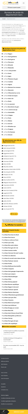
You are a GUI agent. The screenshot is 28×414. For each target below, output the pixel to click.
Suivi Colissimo (4, 375)
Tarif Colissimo (4, 364)
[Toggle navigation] (24, 3)
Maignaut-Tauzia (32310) (9, 182)
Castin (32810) (7, 188)
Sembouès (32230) (8, 158)
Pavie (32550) (7, 177)
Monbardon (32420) (8, 195)
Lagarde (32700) (7, 193)
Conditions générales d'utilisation (8, 401)
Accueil (3, 19)
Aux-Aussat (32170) (8, 209)
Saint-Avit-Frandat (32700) (10, 190)
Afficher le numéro (15, 225)
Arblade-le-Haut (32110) (9, 156)
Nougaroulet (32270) (8, 145)
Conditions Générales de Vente (8, 398)
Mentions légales (5, 395)
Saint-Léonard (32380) (9, 148)
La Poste (7, 54)
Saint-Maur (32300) (8, 198)
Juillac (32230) (7, 201)
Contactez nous (4, 389)
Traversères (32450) (8, 185)
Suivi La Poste (4, 372)
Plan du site (3, 367)
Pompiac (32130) (7, 174)
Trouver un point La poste (14, 7)
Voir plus (14, 214)
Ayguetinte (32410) (8, 153)
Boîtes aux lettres (5, 361)
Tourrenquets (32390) (9, 172)
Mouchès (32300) (8, 166)
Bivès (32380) (7, 164)
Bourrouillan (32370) (8, 180)
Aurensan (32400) (8, 161)
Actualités (3, 384)
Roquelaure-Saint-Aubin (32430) (11, 169)
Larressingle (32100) (8, 151)
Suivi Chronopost (5, 378)
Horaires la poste (5, 358)
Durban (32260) (7, 206)
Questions (3, 387)
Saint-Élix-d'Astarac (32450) (10, 203)
